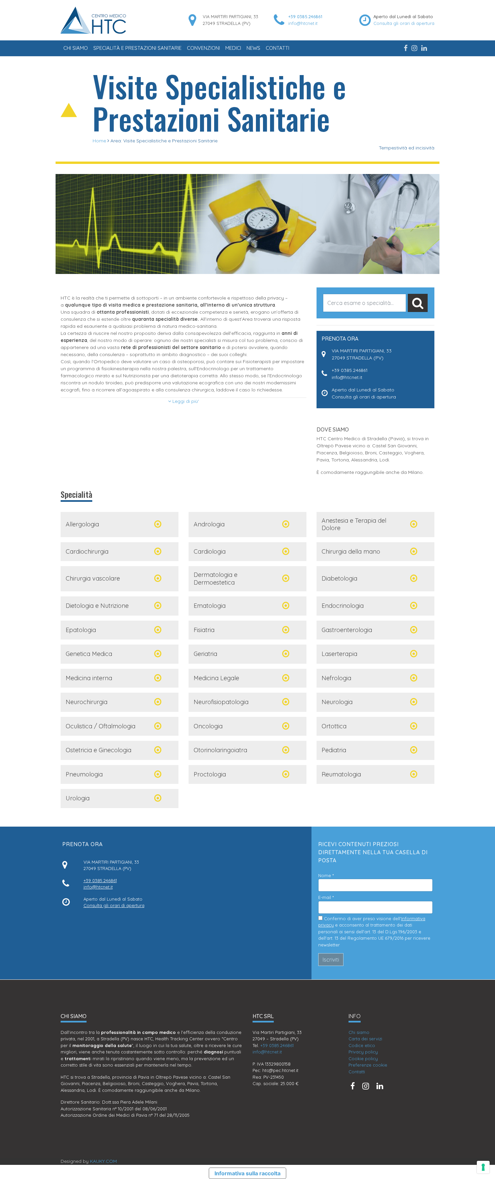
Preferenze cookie (368, 1065)
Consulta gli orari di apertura (403, 23)
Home (99, 141)
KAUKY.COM (103, 1161)
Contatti (277, 48)
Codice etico (362, 1045)
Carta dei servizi (365, 1038)
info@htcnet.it (303, 23)
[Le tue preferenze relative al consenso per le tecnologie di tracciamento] (483, 1167)
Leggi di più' (185, 401)
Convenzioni (203, 48)
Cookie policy (363, 1058)
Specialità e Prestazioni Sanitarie (137, 48)
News (253, 48)
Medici (233, 48)
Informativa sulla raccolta (247, 1173)
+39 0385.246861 (305, 16)
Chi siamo (75, 48)
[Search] (418, 303)
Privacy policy (363, 1051)
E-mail (326, 897)
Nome (326, 875)
